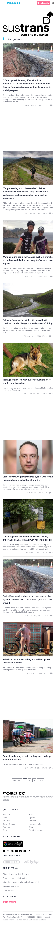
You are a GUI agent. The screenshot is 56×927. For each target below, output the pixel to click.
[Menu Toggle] (3, 3)
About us (6, 814)
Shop (31, 827)
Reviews (6, 821)
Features (6, 827)
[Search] (53, 3)
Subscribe (44, 3)
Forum (32, 814)
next (40, 780)
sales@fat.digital (31, 882)
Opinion (32, 818)
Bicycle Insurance (36, 830)
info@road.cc (24, 874)
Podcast (32, 821)
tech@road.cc (21, 878)
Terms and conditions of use (34, 920)
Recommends (35, 824)
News (5, 818)
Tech (5, 830)
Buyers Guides (9, 824)
